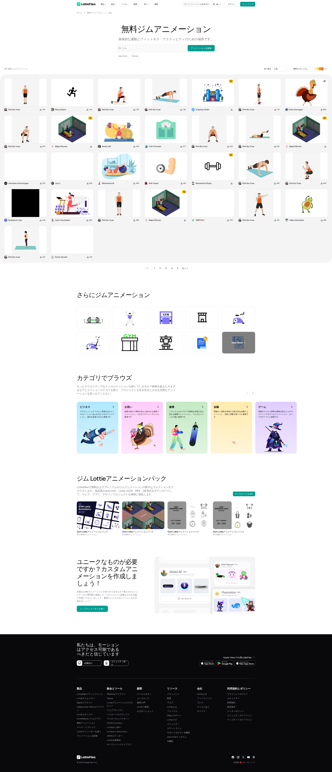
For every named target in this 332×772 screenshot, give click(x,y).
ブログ (170, 702)
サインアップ (247, 4)
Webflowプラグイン (116, 694)
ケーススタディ (144, 694)
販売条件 (231, 707)
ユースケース (143, 698)
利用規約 (231, 702)
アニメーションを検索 (196, 4)
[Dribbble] (253, 757)
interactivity (122, 56)
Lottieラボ (172, 719)
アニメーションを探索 (87, 735)
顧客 (135, 4)
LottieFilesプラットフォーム (90, 694)
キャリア (201, 711)
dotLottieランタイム (177, 737)
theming (135, 56)
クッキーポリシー (235, 711)
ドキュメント (173, 694)
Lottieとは (172, 707)
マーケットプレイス (86, 727)
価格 (156, 4)
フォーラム (172, 711)
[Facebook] (232, 757)
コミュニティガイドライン (239, 715)
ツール (124, 4)
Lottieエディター (85, 714)
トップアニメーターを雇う (92, 608)
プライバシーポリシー (237, 694)
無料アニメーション (86, 723)
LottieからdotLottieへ (117, 731)
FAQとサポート (174, 715)
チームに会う (203, 707)
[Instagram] (238, 757)
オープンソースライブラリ (119, 744)
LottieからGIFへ (114, 727)
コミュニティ (173, 724)
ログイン (231, 4)
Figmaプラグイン (85, 702)
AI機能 (170, 741)
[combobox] (281, 68)
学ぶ (146, 4)
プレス (200, 702)
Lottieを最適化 (114, 740)
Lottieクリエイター (86, 698)
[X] (243, 757)
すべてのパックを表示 (244, 494)
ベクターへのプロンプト (118, 714)
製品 (102, 4)
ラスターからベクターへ (118, 718)
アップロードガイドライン (239, 719)
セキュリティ (233, 698)
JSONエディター (114, 735)
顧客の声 (141, 702)
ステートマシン (174, 728)
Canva (110, 698)
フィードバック (204, 698)
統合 (113, 4)
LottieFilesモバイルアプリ (89, 718)
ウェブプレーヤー (115, 710)
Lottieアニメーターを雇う (89, 731)
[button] (166, 48)
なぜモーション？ (145, 711)
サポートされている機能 (178, 732)
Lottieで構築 (143, 707)
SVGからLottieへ (115, 723)
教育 (169, 698)
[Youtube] (248, 757)
